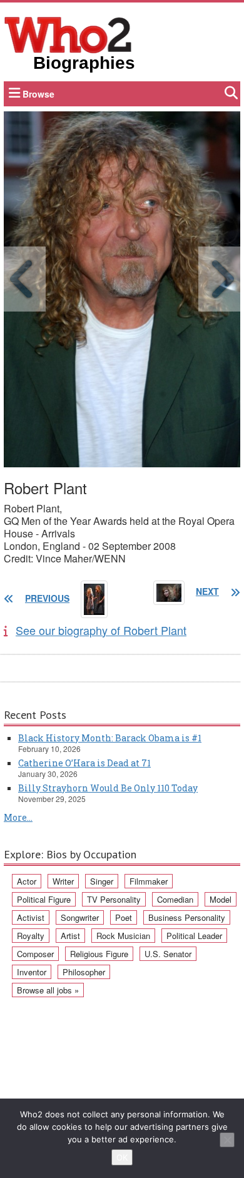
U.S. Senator (168, 954)
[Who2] (68, 34)
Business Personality (186, 917)
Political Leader (194, 936)
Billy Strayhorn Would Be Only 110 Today (108, 788)
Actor (26, 881)
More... (18, 817)
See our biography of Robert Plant (101, 630)
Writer (63, 881)
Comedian (175, 899)
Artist (70, 936)
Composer (35, 954)
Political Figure (44, 899)
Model (220, 899)
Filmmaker (149, 881)
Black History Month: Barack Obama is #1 (109, 738)
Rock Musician (123, 936)
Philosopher (84, 972)
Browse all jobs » (48, 990)
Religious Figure (99, 954)
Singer (101, 881)
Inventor (31, 972)
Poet (123, 917)
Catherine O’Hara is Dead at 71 (84, 763)
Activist (30, 917)
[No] (227, 1139)
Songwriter (80, 917)
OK (122, 1157)
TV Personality (114, 899)
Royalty (30, 936)
